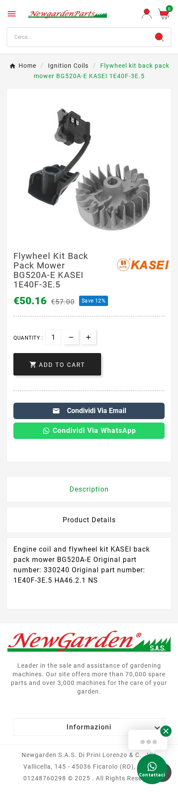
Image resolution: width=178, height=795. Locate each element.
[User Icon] (147, 14)
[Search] (159, 37)
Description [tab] (89, 489)
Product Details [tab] (89, 520)
